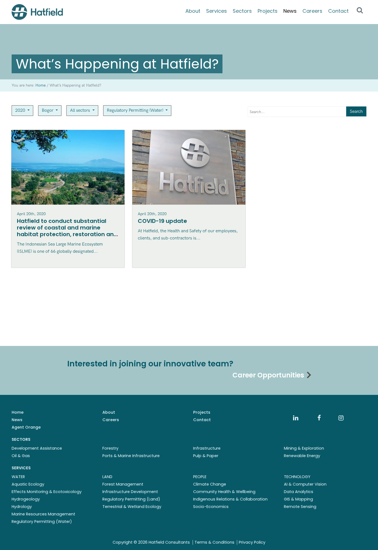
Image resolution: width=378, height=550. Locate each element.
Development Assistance (37, 448)
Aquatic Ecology (28, 484)
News (290, 10)
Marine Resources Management (43, 514)
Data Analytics (298, 491)
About (192, 10)
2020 (20, 110)
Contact (338, 10)
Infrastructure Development (130, 491)
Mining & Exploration (304, 448)
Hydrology (22, 506)
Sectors (242, 10)
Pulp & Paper (205, 455)
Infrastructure (207, 448)
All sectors (80, 110)
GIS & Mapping (298, 499)
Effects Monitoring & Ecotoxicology (47, 491)
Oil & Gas (21, 455)
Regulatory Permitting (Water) (135, 110)
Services (216, 10)
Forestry (110, 448)
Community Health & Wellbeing (224, 491)
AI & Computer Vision (305, 484)
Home (18, 412)
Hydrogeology (26, 499)
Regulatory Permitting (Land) (131, 499)
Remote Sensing (300, 506)
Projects (268, 10)
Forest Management (122, 484)
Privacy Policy (252, 542)
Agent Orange (26, 427)
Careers (312, 10)
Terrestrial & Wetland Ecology (131, 506)
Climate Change (209, 484)
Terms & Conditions (214, 542)
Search (356, 111)
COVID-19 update (162, 221)
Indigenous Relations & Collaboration (230, 499)
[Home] (37, 12)
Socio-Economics (211, 506)
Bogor (48, 110)
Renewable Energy (302, 455)
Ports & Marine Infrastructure (131, 455)
